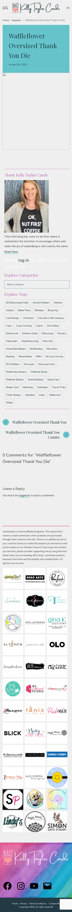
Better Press (24, 310)
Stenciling (28, 387)
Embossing (47, 333)
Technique (42, 387)
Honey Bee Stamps (16, 348)
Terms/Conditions (38, 903)
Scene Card (53, 379)
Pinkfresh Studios (15, 379)
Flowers (61, 333)
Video (42, 395)
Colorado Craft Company (51, 318)
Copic (9, 325)
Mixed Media (25, 356)
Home (6, 20)
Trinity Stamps (13, 395)
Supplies (16, 20)
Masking (10, 356)
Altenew (58, 302)
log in (23, 260)
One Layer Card (46, 364)
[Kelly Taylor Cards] (36, 8)
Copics (39, 325)
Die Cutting (53, 325)
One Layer (29, 364)
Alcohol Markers (41, 302)
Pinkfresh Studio (39, 372)
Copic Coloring (24, 325)
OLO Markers (13, 364)
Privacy (23, 903)
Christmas (28, 318)
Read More (11, 252)
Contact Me (54, 903)
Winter (9, 402)
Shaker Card (12, 387)
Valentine (30, 395)
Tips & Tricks (59, 387)
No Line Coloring (54, 356)
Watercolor (55, 395)
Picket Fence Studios (16, 372)
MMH (39, 356)
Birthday (39, 310)
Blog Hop (53, 310)
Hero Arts (48, 341)
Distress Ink (12, 333)
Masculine (52, 348)
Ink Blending (36, 348)
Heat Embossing (29, 341)
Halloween (11, 341)
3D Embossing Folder (17, 302)
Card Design (12, 318)
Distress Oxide (30, 333)
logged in (24, 495)
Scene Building (35, 379)
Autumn (10, 310)
